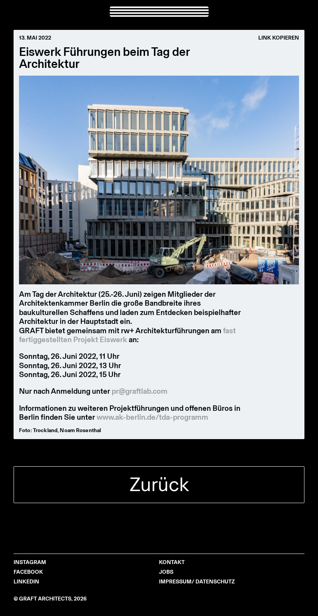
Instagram (30, 562)
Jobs (166, 572)
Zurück (159, 484)
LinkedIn (26, 581)
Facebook (28, 572)
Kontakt (172, 562)
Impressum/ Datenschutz (197, 581)
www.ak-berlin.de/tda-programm (152, 417)
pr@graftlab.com (140, 391)
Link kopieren (278, 38)
